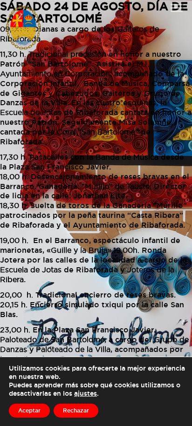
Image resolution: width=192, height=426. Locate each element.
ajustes (85, 393)
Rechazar (76, 410)
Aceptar (29, 410)
